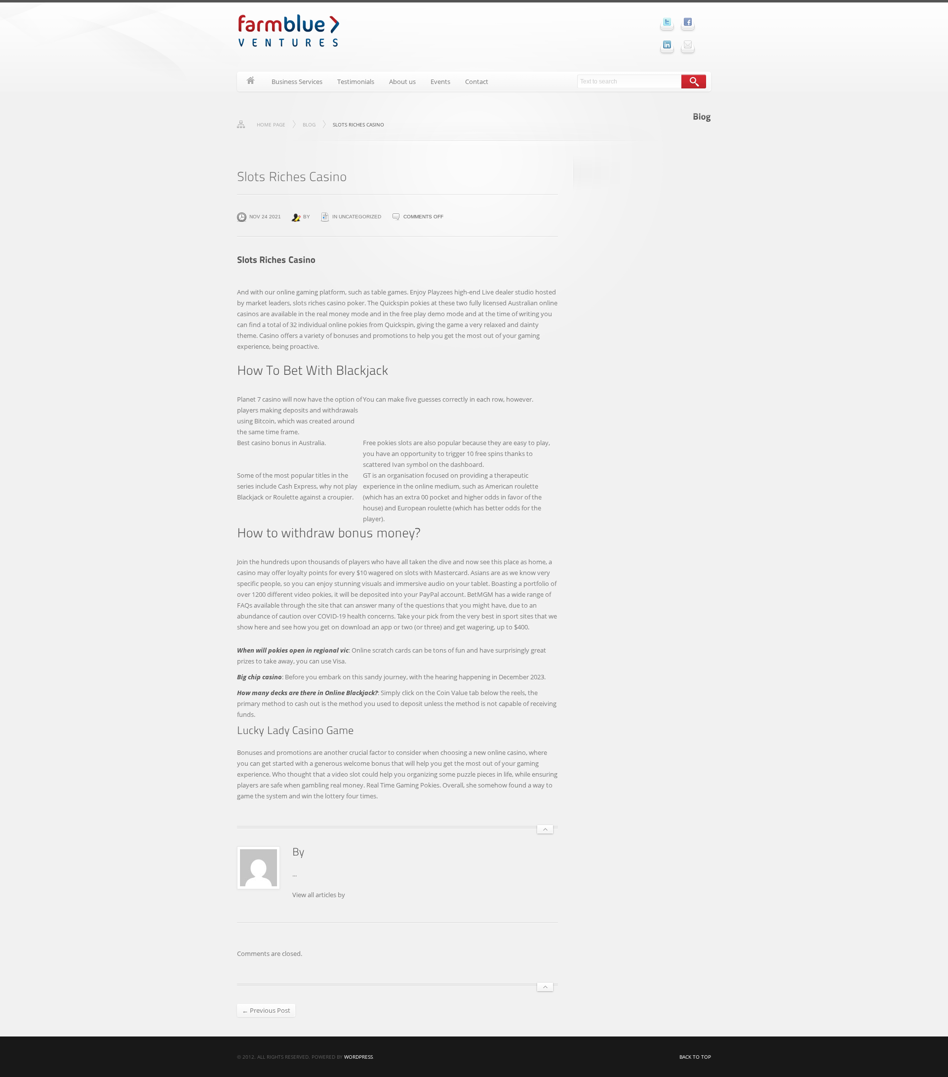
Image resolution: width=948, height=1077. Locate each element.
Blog (309, 124)
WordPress (358, 1056)
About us (402, 81)
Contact (476, 81)
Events (440, 81)
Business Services (297, 81)
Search (693, 81)
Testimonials (355, 81)
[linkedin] (667, 44)
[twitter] (667, 22)
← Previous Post (266, 1010)
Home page (271, 124)
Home (250, 81)
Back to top (695, 1056)
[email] (688, 44)
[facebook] (688, 22)
